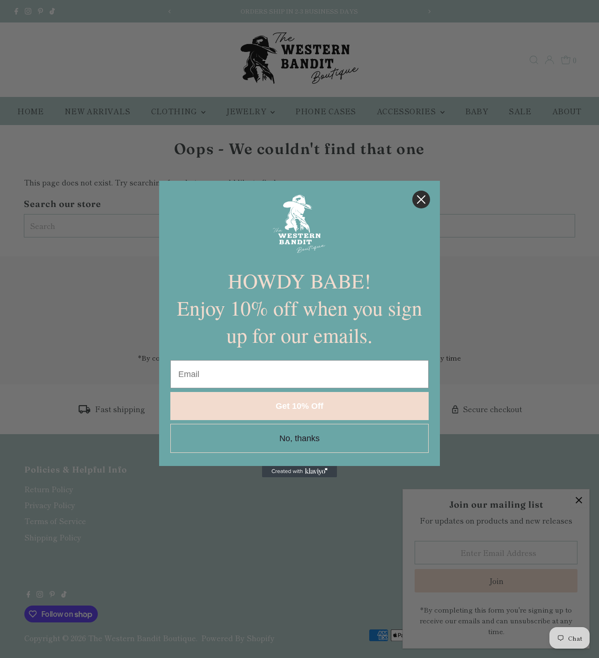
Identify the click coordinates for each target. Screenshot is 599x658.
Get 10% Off (299, 406)
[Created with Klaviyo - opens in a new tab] (299, 471)
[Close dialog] (421, 199)
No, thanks (299, 438)
